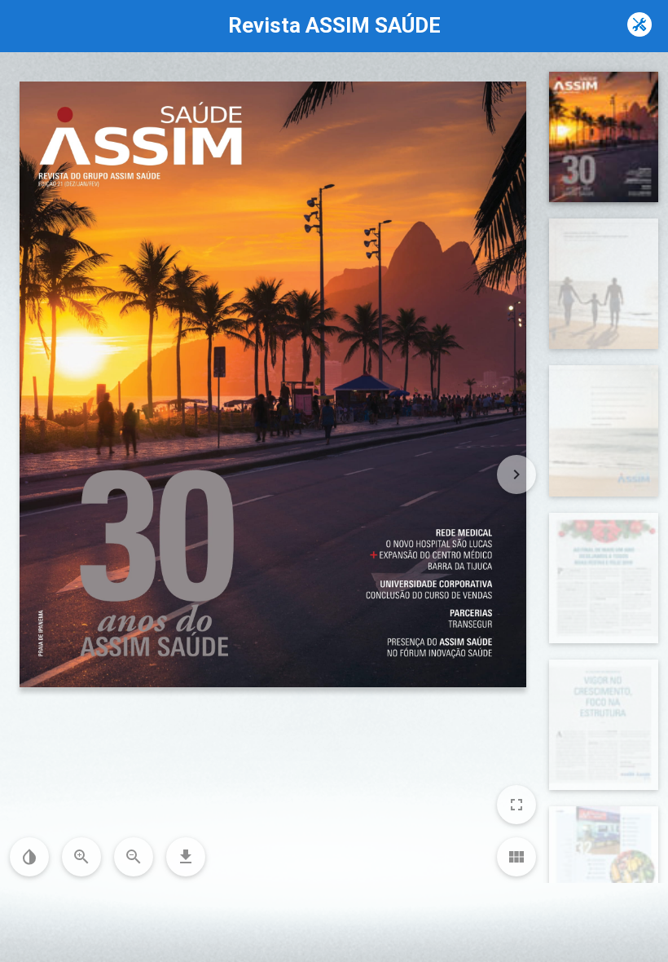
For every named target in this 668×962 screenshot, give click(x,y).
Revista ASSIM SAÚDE (334, 25)
